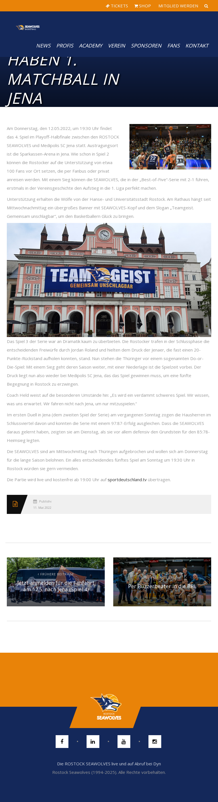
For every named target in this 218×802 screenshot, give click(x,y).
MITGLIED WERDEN (177, 6)
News (43, 45)
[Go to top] (108, 706)
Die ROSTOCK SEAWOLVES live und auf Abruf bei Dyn (109, 763)
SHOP (144, 6)
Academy (90, 45)
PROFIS (64, 45)
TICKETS (119, 6)
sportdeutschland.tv (127, 479)
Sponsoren (146, 45)
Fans (173, 45)
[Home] (28, 22)
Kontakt (196, 45)
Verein (116, 45)
